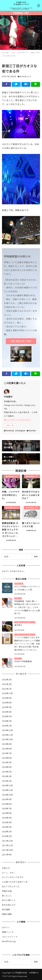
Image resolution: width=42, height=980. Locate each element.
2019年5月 (7, 762)
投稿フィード (8, 932)
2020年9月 (7, 698)
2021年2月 (7, 684)
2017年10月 (7, 850)
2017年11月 (7, 845)
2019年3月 (7, 771)
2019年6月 (7, 758)
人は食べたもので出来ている (15, 881)
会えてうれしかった (11, 886)
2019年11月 (7, 735)
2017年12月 (7, 840)
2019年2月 (7, 776)
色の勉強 (6, 909)
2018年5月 (7, 817)
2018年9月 (7, 799)
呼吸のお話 (7, 891)
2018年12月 (7, 785)
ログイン (6, 927)
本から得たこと (9, 900)
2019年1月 (7, 781)
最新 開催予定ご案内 (21, 341)
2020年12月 (7, 693)
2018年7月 (7, 808)
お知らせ (6, 868)
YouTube (32, 430)
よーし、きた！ (9, 872)
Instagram (21, 430)
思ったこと (7, 895)
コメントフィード (10, 936)
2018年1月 (7, 836)
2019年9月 (7, 744)
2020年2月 (7, 721)
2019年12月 (7, 730)
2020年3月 (7, 716)
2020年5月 (7, 707)
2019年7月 (7, 753)
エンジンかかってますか (12, 877)
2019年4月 (7, 767)
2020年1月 (7, 725)
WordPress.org (9, 941)
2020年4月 (7, 712)
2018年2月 (7, 831)
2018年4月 (7, 822)
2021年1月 (7, 688)
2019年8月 (7, 748)
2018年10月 (7, 794)
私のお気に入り (25, 76)
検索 (36, 556)
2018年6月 (7, 813)
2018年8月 (7, 804)
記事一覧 (10, 425)
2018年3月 (7, 827)
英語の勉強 (7, 914)
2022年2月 (7, 679)
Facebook (10, 430)
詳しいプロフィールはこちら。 (18, 419)
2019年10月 (7, 739)
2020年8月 (7, 702)
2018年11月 (7, 790)
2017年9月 (7, 854)
